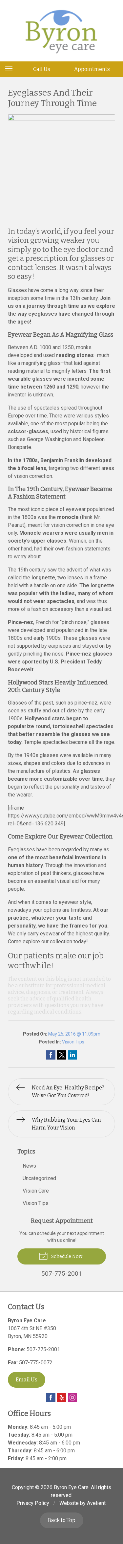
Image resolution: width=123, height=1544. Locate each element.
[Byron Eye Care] (61, 29)
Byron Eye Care (71, 1487)
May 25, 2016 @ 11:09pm (74, 1034)
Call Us (41, 69)
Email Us (26, 1379)
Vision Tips (73, 1041)
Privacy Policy (32, 1503)
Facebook (50, 1397)
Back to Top (61, 1520)
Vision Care (36, 1191)
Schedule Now (66, 1256)
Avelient (96, 1503)
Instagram (72, 1397)
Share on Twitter (61, 1055)
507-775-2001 (43, 1349)
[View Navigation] (11, 69)
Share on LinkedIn (72, 1055)
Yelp (61, 1397)
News (29, 1166)
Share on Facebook (50, 1055)
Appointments (92, 69)
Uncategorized (39, 1178)
